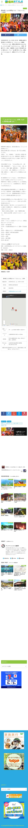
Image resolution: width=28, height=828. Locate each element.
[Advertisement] (14, 71)
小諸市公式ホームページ (14, 291)
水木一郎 (4, 425)
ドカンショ (20, 423)
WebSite (7, 558)
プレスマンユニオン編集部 (12, 545)
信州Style (11, 825)
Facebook (22, 558)
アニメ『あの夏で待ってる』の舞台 (9, 423)
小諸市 (9, 421)
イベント (4, 421)
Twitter (14, 558)
